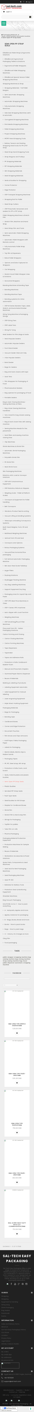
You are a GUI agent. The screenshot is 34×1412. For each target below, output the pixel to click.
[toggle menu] (3, 23)
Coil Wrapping (9, 269)
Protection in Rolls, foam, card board (15, 769)
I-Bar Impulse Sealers (12, 358)
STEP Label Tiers (10, 325)
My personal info (7, 1360)
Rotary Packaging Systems (14, 548)
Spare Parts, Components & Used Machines (15, 863)
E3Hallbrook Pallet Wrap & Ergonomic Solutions (16, 54)
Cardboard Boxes (11, 722)
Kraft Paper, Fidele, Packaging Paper (14, 742)
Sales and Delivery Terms (10, 1324)
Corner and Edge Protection (14, 726)
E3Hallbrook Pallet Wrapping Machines (14, 72)
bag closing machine (22, 959)
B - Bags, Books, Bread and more (16, 920)
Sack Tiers (8, 377)
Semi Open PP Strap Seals (14, 782)
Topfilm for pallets (11, 824)
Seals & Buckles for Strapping (15, 180)
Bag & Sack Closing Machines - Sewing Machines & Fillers (14, 403)
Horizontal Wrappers (12, 281)
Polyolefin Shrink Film (12, 457)
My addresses (6, 1357)
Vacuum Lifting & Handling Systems (17, 516)
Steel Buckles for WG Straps (14, 800)
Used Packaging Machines (14, 875)
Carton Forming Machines (14, 643)
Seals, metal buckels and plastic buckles (16, 776)
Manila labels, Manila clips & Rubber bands (14, 753)
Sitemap (22, 1392)
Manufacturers (8, 1390)
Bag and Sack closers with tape (16, 372)
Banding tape (9, 717)
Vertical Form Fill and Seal (14, 538)
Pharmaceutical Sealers (13, 388)
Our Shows (5, 1332)
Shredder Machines (10, 896)
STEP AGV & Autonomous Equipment (13, 483)
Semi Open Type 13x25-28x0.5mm (17, 1074)
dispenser (11, 963)
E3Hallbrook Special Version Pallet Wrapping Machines (16, 78)
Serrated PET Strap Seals (13, 791)
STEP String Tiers (10, 320)
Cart (9, 12)
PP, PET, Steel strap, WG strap (15, 763)
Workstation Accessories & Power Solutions (16, 857)
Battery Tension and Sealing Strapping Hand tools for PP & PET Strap (15, 145)
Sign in (30, 2)
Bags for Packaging (11, 712)
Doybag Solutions (11, 575)
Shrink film (8, 810)
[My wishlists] (23, 2)
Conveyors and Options (13, 543)
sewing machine (13, 961)
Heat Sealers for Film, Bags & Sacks (16, 334)
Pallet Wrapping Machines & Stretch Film (16, 216)
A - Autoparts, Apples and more (16, 910)
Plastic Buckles (10, 786)
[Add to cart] (17, 1033)
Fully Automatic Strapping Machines (13, 107)
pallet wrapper (8, 957)
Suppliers (19, 1390)
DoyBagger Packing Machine (15, 580)
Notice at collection (6, 1410)
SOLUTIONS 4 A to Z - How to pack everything (15, 905)
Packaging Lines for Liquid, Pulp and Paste (17, 595)
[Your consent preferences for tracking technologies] (30, 1408)
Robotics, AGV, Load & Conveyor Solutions (15, 476)
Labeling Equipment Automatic (15, 687)
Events (3, 1316)
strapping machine (21, 957)
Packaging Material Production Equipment (14, 839)
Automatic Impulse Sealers (14, 343)
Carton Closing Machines (13, 639)
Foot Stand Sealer (11, 348)
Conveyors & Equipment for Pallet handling (16, 501)
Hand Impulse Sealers (12, 339)
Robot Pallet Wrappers (12, 258)
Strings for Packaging (12, 820)
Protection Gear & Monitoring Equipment (14, 891)
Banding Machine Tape (13, 294)
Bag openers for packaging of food (17, 393)
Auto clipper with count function (16, 612)
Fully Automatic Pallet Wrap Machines (14, 248)
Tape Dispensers (10, 648)
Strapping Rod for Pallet (13, 199)
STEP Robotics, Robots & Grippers (16, 488)
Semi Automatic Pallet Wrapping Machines (16, 234)
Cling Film (6, 938)
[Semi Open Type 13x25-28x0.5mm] (17, 1056)
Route (27, 1390)
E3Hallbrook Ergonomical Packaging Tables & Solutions (14, 60)
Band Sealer (9, 362)
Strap (5, 961)
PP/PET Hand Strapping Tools (15, 139)
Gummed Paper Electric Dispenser (17, 674)
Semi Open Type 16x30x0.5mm (17, 1124)
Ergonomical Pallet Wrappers (15, 66)
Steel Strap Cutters (11, 204)
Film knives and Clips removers (16, 736)
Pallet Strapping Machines (14, 129)
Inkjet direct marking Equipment (16, 703)
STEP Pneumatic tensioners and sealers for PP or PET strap (15, 210)
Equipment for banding (9, 1302)
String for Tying (10, 330)
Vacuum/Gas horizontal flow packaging (14, 553)
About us (4, 1327)
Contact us (13, 1392)
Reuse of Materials (11, 678)
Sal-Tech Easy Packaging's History (13, 1330)
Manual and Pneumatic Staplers (16, 669)
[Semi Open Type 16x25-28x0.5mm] (17, 1155)
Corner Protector (10, 185)
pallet (5, 963)
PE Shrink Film (9, 462)
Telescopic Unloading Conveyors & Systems (17, 522)
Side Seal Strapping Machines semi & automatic (17, 114)
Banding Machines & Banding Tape (16, 285)
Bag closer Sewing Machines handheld (14, 409)
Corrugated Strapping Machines (16, 120)
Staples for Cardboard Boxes (15, 805)
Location (4, 1335)
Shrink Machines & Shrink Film (13, 446)
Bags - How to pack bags (14, 929)
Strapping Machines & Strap (13, 84)
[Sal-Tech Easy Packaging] (17, 7)
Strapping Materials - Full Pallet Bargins (15, 89)
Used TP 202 (8, 880)
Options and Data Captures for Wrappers (15, 264)
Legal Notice (5, 1341)
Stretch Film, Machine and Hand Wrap (15, 223)
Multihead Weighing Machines (15, 533)
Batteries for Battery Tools (14, 885)
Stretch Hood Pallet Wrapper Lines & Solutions (16, 275)
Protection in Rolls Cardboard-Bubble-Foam (15, 663)
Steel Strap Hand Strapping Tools (16, 152)
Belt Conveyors (10, 506)
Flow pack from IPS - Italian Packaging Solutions (13, 629)
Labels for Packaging (12, 747)
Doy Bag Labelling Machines (15, 585)
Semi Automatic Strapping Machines (13, 96)
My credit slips (6, 1355)
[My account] (21, 2)
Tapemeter (8, 653)
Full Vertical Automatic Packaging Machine (16, 560)
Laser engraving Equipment (14, 699)
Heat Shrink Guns (10, 467)
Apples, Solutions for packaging (16, 915)
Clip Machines (9, 442)
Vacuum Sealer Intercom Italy (15, 353)
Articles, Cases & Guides (10, 1344)
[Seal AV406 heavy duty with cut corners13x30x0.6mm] (17, 1205)
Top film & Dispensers (12, 253)
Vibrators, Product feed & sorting (16, 511)
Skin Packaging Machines (12, 471)
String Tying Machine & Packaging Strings (15, 315)
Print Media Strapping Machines (16, 124)
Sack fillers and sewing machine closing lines (15, 436)
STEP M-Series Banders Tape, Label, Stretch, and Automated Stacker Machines (16, 308)
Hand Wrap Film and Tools (14, 228)
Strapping (4, 1296)
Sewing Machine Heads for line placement (15, 430)
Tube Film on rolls (11, 829)
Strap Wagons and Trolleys (14, 157)
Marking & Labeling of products (14, 683)
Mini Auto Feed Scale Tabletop (15, 566)
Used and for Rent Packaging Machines (14, 870)
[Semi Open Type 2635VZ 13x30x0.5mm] (17, 1006)
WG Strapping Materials (13, 171)
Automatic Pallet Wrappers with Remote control (15, 241)
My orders (5, 1352)
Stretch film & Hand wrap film (15, 815)
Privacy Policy (6, 1338)
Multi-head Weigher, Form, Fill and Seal (15, 528)
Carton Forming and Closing (13, 634)
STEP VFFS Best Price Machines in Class (15, 602)
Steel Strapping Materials (13, 176)
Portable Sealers (10, 398)
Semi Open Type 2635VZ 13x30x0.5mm (17, 1025)
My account (7, 1348)
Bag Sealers (5, 1310)
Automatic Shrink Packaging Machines (14, 452)
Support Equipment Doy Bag (15, 589)
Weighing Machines (11, 617)
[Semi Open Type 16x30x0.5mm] (17, 1106)
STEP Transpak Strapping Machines (17, 195)
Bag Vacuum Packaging (12, 900)
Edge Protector (10, 190)
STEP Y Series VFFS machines (14, 608)
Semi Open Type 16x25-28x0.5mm (17, 1174)
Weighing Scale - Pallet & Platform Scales (16, 494)
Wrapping (4, 1299)
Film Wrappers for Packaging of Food (15, 382)
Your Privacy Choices (11, 1408)
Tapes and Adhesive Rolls (14, 657)
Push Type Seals (10, 796)
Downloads (5, 1313)
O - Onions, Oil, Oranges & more (16, 934)
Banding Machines (11, 290)
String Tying (5, 1305)
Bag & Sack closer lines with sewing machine (17, 423)
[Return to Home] (2, 34)
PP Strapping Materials (12, 161)
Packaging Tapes (10, 759)
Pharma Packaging (11, 834)
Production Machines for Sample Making (16, 846)
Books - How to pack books (14, 924)
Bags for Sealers (10, 367)
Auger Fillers (9, 570)
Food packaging (10, 943)
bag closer (23, 961)
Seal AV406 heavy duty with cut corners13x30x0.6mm (17, 1224)
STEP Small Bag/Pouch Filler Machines (14, 623)
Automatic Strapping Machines (16, 101)
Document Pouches (11, 731)
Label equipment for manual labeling (14, 693)
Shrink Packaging (7, 1308)
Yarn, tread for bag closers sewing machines (16, 416)
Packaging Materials (10, 34)
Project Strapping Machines (14, 134)
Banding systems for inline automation (13, 300)
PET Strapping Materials (13, 166)
